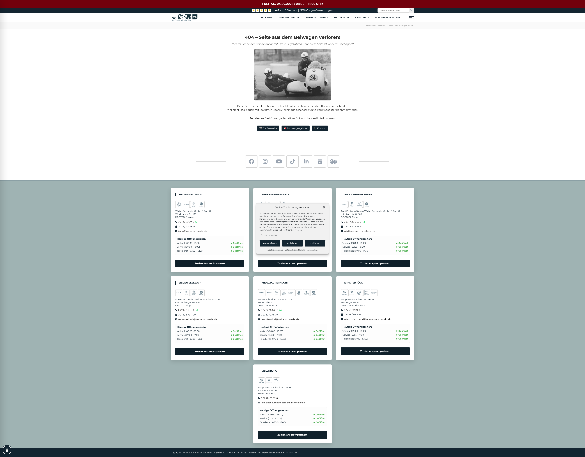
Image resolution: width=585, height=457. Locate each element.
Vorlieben (315, 243)
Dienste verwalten (269, 235)
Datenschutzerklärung (295, 250)
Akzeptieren (270, 243)
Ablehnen (292, 243)
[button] (324, 207)
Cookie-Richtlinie (275, 250)
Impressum (312, 250)
